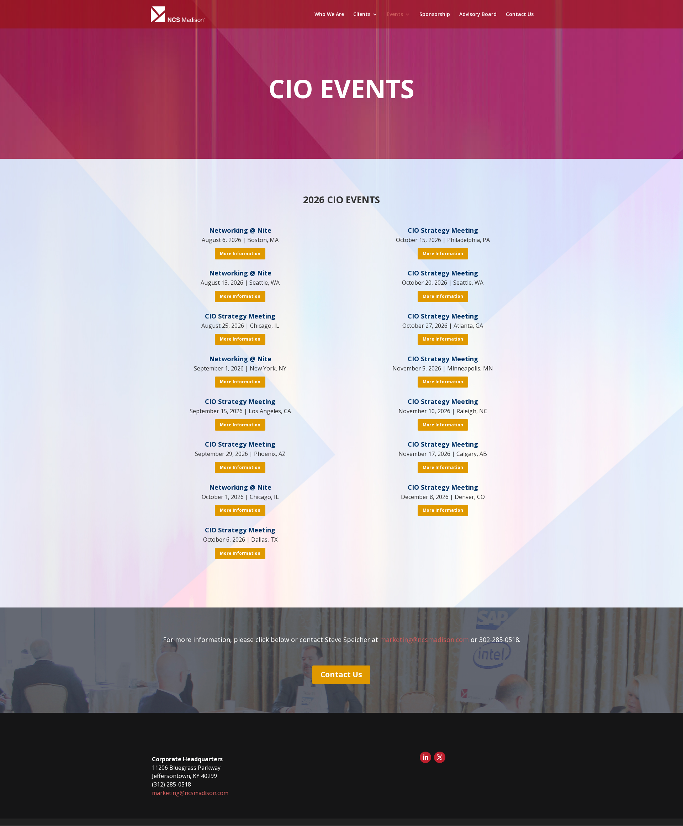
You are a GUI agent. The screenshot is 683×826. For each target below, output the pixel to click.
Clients (361, 14)
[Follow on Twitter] (439, 757)
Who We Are (329, 14)
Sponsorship (434, 14)
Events (395, 14)
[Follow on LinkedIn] (425, 757)
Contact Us (520, 14)
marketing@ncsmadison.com (424, 639)
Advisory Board (478, 14)
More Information (240, 254)
